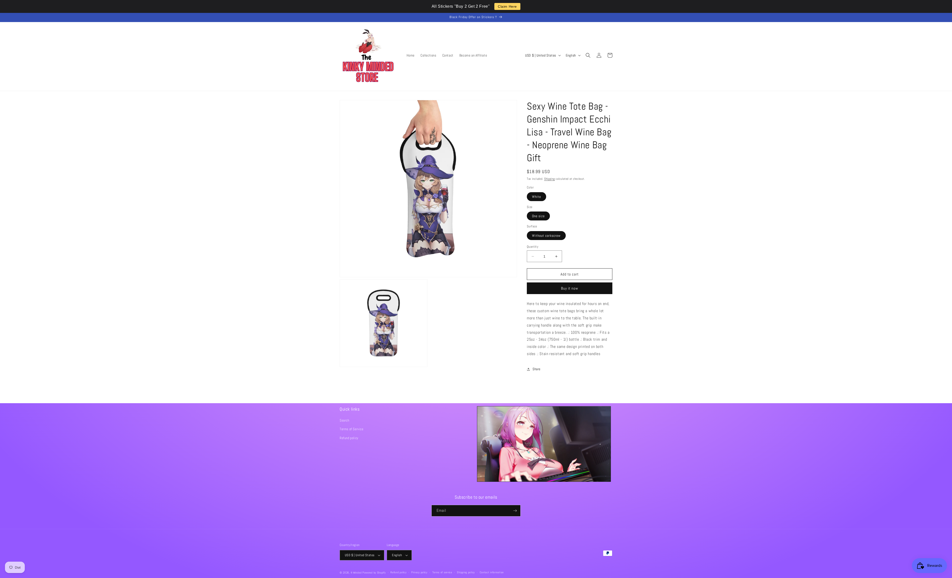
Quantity (532, 246)
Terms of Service (351, 429)
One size (538, 216)
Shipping (549, 179)
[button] (588, 55)
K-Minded (356, 572)
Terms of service (442, 572)
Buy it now (569, 288)
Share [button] (536, 369)
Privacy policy (419, 572)
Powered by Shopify (374, 572)
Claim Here (507, 6)
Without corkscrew (546, 235)
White (536, 196)
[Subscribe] (514, 511)
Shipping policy (466, 572)
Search (344, 420)
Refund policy (349, 438)
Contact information (492, 572)
